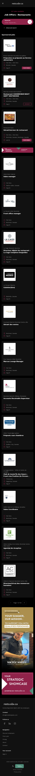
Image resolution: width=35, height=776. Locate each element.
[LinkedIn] (10, 723)
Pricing (5, 739)
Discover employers (8, 733)
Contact (5, 745)
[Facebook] (4, 723)
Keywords (7, 20)
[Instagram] (15, 723)
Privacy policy (17, 772)
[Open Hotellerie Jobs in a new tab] (19, 766)
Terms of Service (17, 769)
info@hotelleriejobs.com (10, 715)
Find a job (6, 736)
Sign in (5, 754)
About (4, 742)
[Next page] (24, 603)
